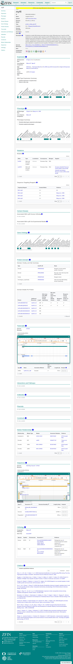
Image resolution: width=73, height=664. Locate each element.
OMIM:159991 (40, 544)
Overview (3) (20, 501)
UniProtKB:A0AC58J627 (23, 308)
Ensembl (28, 533)
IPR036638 (40, 279)
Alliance (27, 44)
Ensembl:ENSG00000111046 (43, 540)
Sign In (70, 2)
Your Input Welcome (66, 662)
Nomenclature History (32, 18)
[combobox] (59, 2)
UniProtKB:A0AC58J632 (23, 313)
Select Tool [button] (64, 370)
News (47, 635)
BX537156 (52, 436)
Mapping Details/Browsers (34, 26)
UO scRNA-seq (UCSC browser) (49, 66)
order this (65, 168)
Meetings (48, 637)
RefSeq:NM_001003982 (30, 507)
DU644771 (52, 440)
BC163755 (52, 448)
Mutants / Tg (22, 639)
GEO (27, 66)
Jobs (47, 639)
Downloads (35, 635)
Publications (22, 645)
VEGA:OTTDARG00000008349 (48, 44)
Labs (47, 645)
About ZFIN (61, 640)
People (47, 643)
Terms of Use (68, 654)
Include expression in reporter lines (27, 80)
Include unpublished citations (26, 568)
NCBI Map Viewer (30, 465)
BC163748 (52, 444)
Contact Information (63, 644)
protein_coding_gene (30, 24)
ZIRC (34, 643)
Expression (21, 637)
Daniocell (33, 68)
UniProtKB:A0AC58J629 (23, 310)
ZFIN (27, 328)
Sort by (67, 156)
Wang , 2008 (37, 111)
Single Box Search (63, 639)
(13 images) (32, 71)
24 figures (28, 59)
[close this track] (20, 345)
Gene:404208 (35, 44)
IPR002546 (40, 268)
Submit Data (35, 637)
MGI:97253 (39, 553)
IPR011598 (40, 272)
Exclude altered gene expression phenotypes (30, 122)
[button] (20, 504)
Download (62, 570)
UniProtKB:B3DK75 (22, 302)
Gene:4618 (39, 541)
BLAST (34, 648)
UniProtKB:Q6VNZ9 (22, 305)
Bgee (33, 63)
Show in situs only (23, 82)
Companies (48, 647)
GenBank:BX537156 (29, 511)
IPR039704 (40, 277)
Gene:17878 (40, 551)
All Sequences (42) (27, 501)
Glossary (61, 637)
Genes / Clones (22, 635)
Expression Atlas (36, 66)
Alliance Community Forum (50, 641)
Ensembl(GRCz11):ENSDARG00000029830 (35, 46)
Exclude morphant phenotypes (26, 124)
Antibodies (21, 640)
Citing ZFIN (61, 642)
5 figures (28, 111)
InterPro (33, 302)
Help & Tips (61, 635)
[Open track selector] (20, 340)
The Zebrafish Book (37, 641)
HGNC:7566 (40, 543)
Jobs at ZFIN (62, 645)
